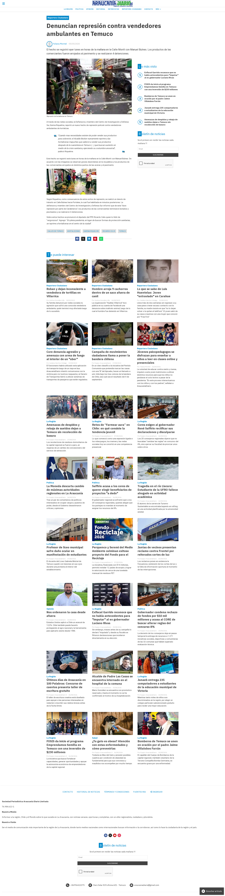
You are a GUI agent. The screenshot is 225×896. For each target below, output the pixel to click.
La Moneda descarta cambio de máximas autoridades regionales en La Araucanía (65, 489)
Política (79, 9)
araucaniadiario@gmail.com (146, 885)
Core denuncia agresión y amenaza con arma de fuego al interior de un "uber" (66, 355)
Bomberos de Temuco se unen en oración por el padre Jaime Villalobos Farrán (158, 744)
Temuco (122, 231)
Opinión (90, 9)
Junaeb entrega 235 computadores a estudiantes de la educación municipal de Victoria (157, 685)
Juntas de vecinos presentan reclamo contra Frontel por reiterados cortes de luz (157, 551)
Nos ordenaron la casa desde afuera (66, 614)
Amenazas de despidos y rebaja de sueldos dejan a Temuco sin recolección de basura (64, 430)
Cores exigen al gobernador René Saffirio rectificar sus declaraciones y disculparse (156, 428)
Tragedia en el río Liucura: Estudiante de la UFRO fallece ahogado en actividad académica (158, 491)
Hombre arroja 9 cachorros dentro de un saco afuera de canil (111, 292)
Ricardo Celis (109, 231)
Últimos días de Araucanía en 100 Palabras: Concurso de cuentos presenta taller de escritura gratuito (66, 685)
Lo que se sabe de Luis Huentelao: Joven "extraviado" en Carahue (153, 292)
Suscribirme (158, 155)
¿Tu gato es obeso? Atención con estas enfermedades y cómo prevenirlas (111, 744)
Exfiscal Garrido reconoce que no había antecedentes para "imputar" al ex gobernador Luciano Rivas (112, 617)
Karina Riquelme (91, 231)
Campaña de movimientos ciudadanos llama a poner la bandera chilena (111, 355)
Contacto (148, 9)
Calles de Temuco (56, 231)
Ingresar (157, 792)
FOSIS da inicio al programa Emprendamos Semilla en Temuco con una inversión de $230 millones (66, 746)
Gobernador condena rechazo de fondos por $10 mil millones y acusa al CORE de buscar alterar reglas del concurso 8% (157, 619)
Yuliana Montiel (60, 43)
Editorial (100, 9)
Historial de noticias (88, 792)
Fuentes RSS (139, 792)
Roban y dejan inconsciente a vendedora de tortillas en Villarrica (66, 292)
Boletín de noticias (152, 134)
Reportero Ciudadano (132, 9)
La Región (68, 9)
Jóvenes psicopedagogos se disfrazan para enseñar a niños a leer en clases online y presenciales (157, 357)
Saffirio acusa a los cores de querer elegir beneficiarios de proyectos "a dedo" (112, 489)
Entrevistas (113, 9)
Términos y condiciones (116, 792)
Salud (95, 738)
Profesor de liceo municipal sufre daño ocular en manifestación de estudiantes (66, 551)
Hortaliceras (73, 231)
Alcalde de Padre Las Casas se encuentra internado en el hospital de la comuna (112, 680)
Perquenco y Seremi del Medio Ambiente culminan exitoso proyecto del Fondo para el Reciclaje (112, 553)
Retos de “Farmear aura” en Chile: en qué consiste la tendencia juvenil (111, 428)
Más (158, 9)
